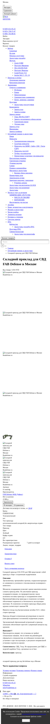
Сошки (12, 166)
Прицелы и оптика (14, 78)
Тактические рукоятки (17, 161)
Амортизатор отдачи (16, 178)
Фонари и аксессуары (15, 210)
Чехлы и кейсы (13, 212)
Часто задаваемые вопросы (14, 568)
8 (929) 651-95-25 (9, 29)
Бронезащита (14, 107)
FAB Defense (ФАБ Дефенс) (13, 494)
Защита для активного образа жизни (27, 119)
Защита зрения (14, 114)
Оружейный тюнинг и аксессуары (20, 134)
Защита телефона (15, 131)
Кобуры (10, 48)
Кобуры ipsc (13, 224)
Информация (7, 673)
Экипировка (12, 85)
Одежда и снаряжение (17, 87)
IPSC (9, 222)
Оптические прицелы (17, 80)
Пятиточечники (20, 95)
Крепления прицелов (17, 83)
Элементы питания (14, 214)
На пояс (12, 53)
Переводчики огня (16, 175)
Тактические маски (21, 122)
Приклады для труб (21, 151)
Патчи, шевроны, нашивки (24, 100)
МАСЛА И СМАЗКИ (21, 197)
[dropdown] (4, 5)
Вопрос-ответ (9, 563)
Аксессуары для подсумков (24, 105)
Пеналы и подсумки (16, 56)
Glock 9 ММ (18, 63)
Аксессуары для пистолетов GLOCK (22, 185)
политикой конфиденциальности (34, 714)
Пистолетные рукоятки (17, 158)
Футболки (18, 90)
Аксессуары (13, 190)
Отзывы (8, 559)
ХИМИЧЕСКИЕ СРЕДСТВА (19, 195)
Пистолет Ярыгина (21, 70)
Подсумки (13, 102)
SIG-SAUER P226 (20, 68)
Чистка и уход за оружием (17, 192)
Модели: (12, 61)
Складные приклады (21, 144)
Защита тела (18, 109)
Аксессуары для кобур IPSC (24, 227)
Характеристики (11, 554)
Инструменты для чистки (18, 202)
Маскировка (13, 129)
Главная (10, 248)
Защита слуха (14, 127)
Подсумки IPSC (15, 229)
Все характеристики (10, 540)
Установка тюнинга (23, 670)
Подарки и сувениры (15, 217)
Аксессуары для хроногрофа (24, 234)
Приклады (13, 139)
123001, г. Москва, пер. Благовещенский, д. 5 (19, 694)
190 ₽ (30, 508)
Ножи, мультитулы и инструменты (20, 207)
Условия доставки (9, 670)
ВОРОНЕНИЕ (19, 200)
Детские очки (19, 124)
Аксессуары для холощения (19, 188)
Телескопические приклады (24, 141)
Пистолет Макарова (21, 65)
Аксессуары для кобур (17, 58)
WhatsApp (6, 685)
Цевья (11, 136)
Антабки (11, 205)
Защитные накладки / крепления (21, 180)
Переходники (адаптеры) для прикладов (29, 156)
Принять (26, 720)
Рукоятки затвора (20, 183)
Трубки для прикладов (22, 153)
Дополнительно (8, 678)
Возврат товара (36, 670)
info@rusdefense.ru (9, 688)
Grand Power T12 (20, 73)
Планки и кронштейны (17, 168)
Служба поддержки (10, 675)
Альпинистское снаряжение (24, 97)
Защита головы (19, 112)
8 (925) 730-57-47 (9, 31)
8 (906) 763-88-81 (9, 34)
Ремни (16, 92)
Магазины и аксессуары (18, 171)
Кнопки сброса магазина (23, 173)
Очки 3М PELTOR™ (22, 117)
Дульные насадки (15, 163)
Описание (8, 549)
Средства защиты (14, 219)
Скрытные (13, 51)
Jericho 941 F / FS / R (22, 75)
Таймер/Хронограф (16, 232)
